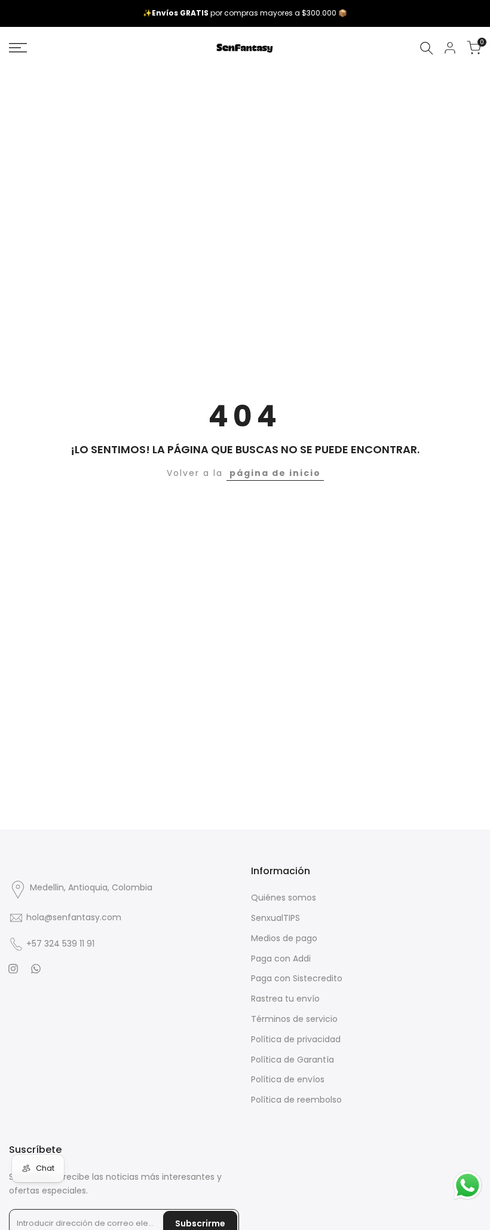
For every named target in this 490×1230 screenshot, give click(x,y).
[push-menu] (18, 48)
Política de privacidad (296, 1039)
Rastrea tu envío (285, 999)
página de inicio (275, 473)
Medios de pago (284, 938)
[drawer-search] (426, 48)
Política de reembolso (296, 1100)
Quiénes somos (283, 898)
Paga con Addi (281, 959)
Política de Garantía (292, 1060)
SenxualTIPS (275, 918)
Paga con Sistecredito (296, 978)
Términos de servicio (294, 1019)
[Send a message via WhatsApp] (467, 1185)
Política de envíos (287, 1079)
